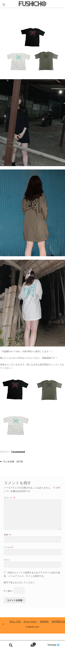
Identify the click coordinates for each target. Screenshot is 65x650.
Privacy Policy (30, 621)
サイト (7, 560)
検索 (11, 645)
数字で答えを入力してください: (19, 582)
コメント (9, 498)
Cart (28, 643)
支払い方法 (15, 621)
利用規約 (44, 621)
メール (8, 547)
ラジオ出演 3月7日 (13, 461)
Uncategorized (18, 452)
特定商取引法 (58, 621)
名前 (7, 534)
